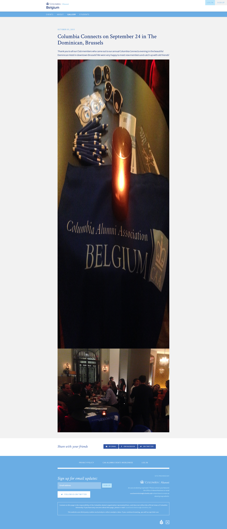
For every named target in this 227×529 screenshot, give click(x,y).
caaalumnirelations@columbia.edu (141, 493)
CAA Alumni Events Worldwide (118, 463)
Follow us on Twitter (75, 494)
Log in (210, 3)
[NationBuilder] (162, 522)
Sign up (221, 3)
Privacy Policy (86, 463)
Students (84, 14)
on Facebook (129, 446)
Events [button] (49, 14)
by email (112, 446)
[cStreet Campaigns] (167, 522)
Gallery (71, 14)
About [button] (60, 14)
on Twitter (148, 446)
